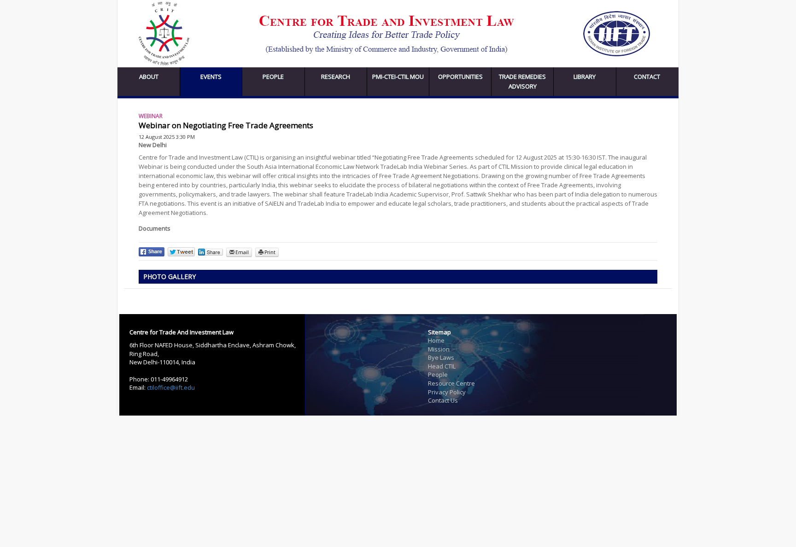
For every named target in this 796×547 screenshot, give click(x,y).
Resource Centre (451, 383)
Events (211, 76)
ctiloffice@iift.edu (171, 387)
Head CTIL (442, 366)
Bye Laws (441, 357)
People (273, 76)
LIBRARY (585, 76)
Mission (439, 349)
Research (335, 76)
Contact (647, 76)
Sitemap (439, 332)
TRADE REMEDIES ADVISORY (522, 81)
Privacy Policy (447, 392)
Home (436, 340)
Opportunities (460, 76)
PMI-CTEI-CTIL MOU (398, 76)
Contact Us (443, 400)
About (148, 76)
